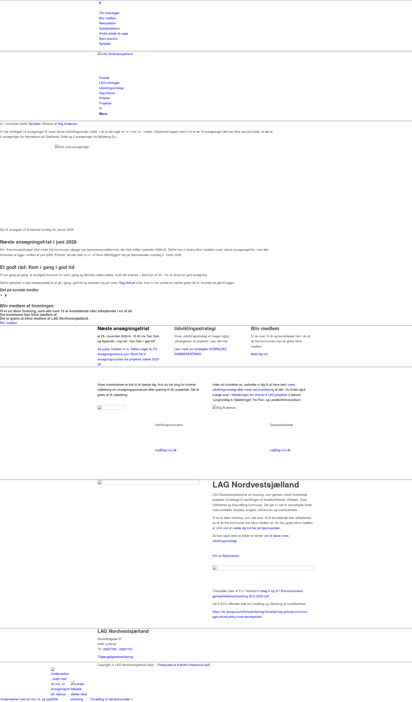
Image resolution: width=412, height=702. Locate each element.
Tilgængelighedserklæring (115, 656)
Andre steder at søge (113, 33)
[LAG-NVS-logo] (133, 53)
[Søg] (100, 108)
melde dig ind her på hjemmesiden (256, 528)
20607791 (126, 649)
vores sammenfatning (259, 389)
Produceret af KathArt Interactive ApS (184, 664)
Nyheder (105, 43)
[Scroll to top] (132, 699)
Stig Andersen (67, 123)
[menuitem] (206, 12)
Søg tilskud (127, 282)
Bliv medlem (107, 18)
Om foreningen (109, 12)
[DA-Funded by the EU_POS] (263, 569)
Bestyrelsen (107, 23)
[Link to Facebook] (100, 2)
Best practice (108, 38)
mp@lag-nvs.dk (166, 450)
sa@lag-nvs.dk (280, 450)
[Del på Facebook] (5, 295)
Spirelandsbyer (109, 28)
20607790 (110, 649)
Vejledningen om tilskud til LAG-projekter (259, 394)
